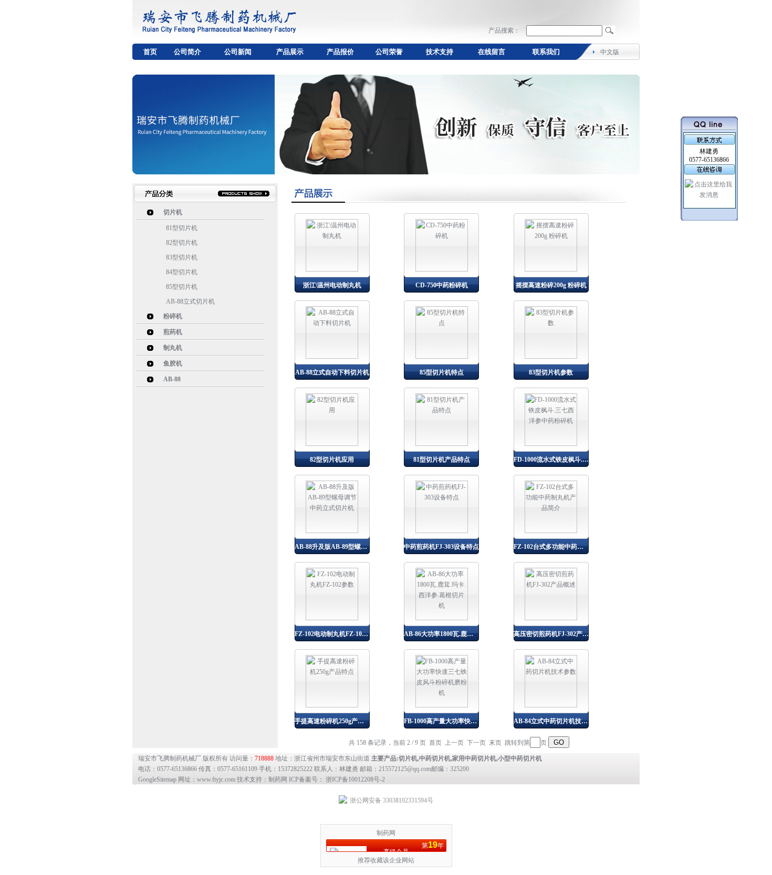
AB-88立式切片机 (190, 301)
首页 (150, 52)
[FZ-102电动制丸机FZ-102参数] (332, 618)
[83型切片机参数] (551, 356)
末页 (495, 742)
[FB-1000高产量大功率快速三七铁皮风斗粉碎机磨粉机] (441, 705)
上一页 (454, 742)
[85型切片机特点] (441, 356)
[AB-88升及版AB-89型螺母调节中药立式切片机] (332, 531)
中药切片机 (435, 758)
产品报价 (340, 52)
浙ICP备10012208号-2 (355, 779)
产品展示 (290, 52)
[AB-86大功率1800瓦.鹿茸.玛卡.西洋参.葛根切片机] (441, 618)
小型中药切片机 (520, 758)
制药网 (386, 833)
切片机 (408, 758)
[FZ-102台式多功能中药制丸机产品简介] (551, 531)
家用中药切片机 (474, 758)
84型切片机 (181, 272)
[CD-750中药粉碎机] (441, 269)
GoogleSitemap (157, 779)
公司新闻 (238, 52)
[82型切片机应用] (332, 443)
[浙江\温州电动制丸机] (332, 269)
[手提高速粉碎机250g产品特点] (332, 705)
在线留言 (491, 52)
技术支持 (439, 52)
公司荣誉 (389, 52)
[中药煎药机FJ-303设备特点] (441, 531)
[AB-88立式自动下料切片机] (332, 356)
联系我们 (546, 52)
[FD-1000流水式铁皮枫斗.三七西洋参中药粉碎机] (551, 443)
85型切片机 (181, 286)
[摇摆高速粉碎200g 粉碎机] (551, 269)
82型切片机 (181, 242)
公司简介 (187, 52)
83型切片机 (181, 257)
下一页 (476, 742)
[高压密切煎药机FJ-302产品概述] (551, 618)
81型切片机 (181, 228)
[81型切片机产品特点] (441, 443)
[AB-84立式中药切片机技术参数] (551, 705)
